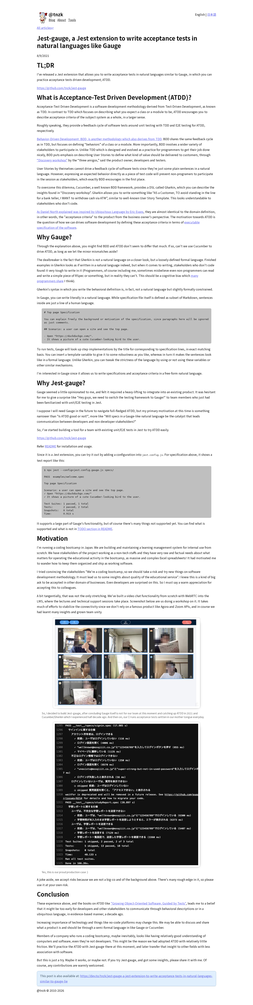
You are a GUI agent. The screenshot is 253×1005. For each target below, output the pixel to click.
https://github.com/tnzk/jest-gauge (61, 88)
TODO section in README (94, 529)
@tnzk (56, 14)
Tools (72, 20)
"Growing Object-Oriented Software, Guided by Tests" (148, 903)
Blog (52, 20)
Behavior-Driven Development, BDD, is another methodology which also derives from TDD (99, 139)
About (61, 20)
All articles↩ (45, 27)
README (50, 446)
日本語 (211, 14)
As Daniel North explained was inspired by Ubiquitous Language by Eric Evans (90, 211)
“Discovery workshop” (52, 160)
